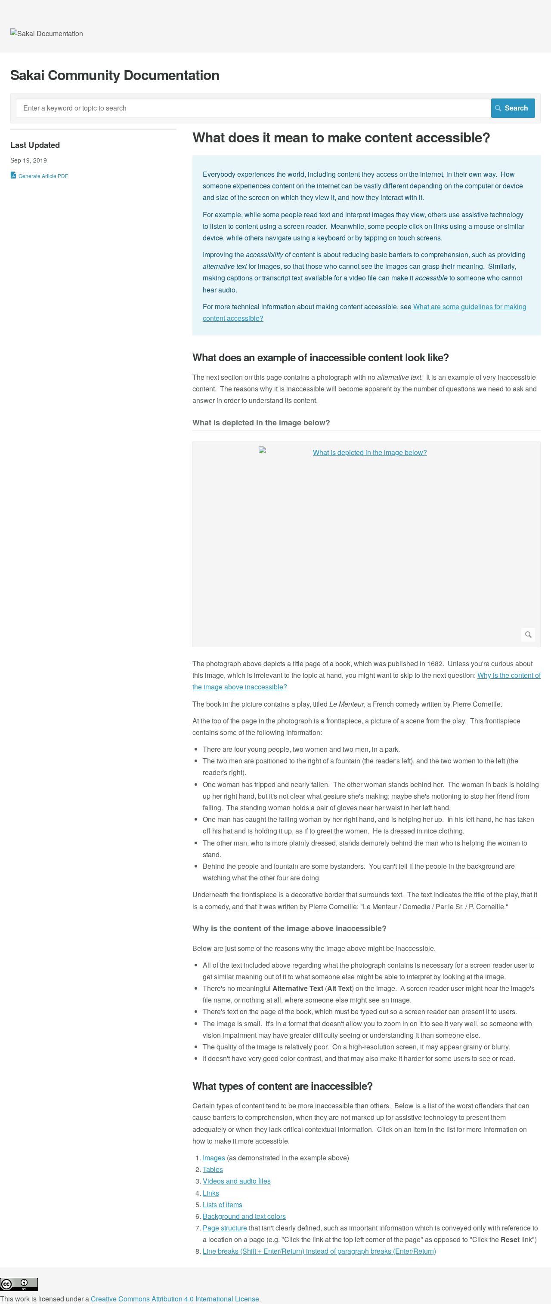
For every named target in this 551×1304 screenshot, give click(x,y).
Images (214, 1158)
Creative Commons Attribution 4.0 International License (175, 1299)
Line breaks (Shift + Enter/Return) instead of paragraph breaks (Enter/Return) (319, 1251)
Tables (213, 1169)
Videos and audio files (237, 1181)
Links (211, 1193)
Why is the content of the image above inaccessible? (289, 929)
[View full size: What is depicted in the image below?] (366, 544)
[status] (366, 245)
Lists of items (222, 1204)
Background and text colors (244, 1216)
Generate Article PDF (43, 175)
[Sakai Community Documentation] (46, 33)
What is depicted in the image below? (261, 423)
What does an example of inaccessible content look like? (320, 357)
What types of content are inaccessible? (282, 1085)
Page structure (225, 1228)
